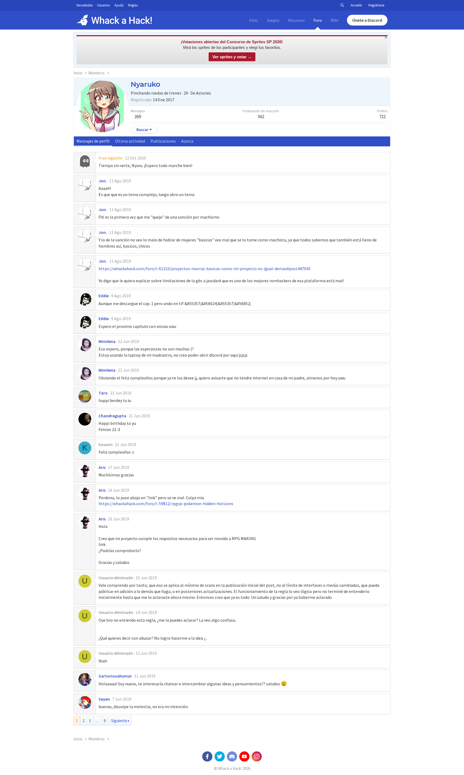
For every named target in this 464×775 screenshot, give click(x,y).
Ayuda (119, 5)
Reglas (133, 5)
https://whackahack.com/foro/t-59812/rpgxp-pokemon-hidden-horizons (166, 503)
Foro (317, 20)
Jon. (103, 180)
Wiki (334, 20)
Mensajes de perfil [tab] (93, 141)
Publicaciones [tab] (163, 141)
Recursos (296, 20)
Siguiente (119, 720)
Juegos (273, 20)
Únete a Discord (367, 20)
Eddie (104, 295)
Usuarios (103, 5)
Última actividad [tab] (130, 141)
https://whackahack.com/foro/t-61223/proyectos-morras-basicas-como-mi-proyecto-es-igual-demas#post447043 (204, 268)
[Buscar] (342, 5)
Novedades (85, 5)
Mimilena (107, 341)
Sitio (253, 20)
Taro (103, 393)
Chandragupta (112, 415)
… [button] (97, 720)
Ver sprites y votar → (232, 57)
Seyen (104, 699)
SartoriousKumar (115, 676)
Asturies (203, 93)
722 (382, 116)
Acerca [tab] (187, 141)
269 (138, 116)
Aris (102, 467)
